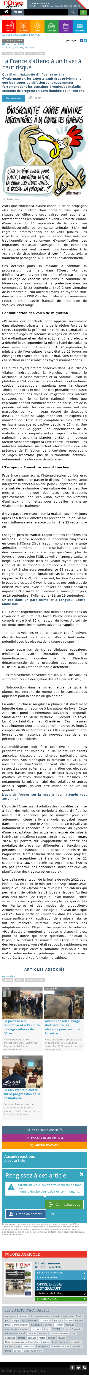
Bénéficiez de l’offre (49, 1288)
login (44, 1371)
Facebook (81, 40)
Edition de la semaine (50, 1272)
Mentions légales (28, 1371)
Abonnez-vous (13, 98)
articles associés (47, 1130)
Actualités (20, 35)
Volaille (19, 53)
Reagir (36, 98)
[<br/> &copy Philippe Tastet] (44, 105)
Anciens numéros (47, 1277)
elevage (8, 53)
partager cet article (47, 1137)
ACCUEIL (7, 35)
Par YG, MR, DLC (25, 47)
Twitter (85, 40)
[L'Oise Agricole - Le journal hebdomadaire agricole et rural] (43, 1)
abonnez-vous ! (47, 1145)
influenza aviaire (34, 53)
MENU (18, 12)
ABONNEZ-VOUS (47, 1299)
